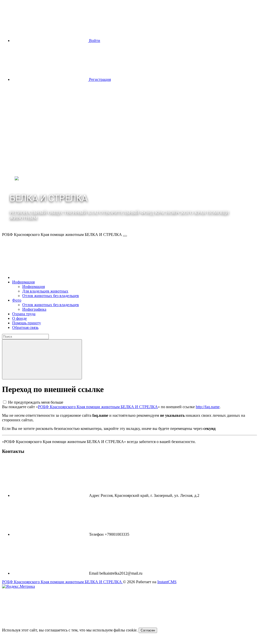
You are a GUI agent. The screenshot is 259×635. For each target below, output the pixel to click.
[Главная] (50, 277)
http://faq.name (208, 407)
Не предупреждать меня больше (35, 402)
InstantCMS (167, 582)
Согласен (148, 630)
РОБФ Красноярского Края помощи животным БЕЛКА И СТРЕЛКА (98, 407)
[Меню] (125, 236)
